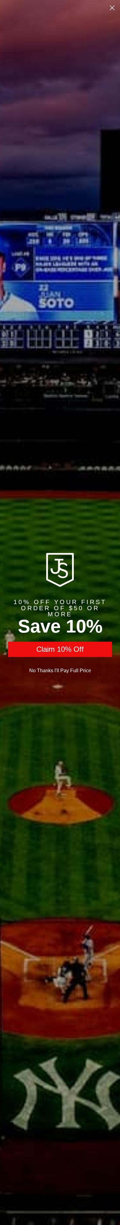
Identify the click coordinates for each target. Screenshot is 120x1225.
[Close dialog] (112, 7)
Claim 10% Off (60, 649)
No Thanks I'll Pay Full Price (60, 670)
